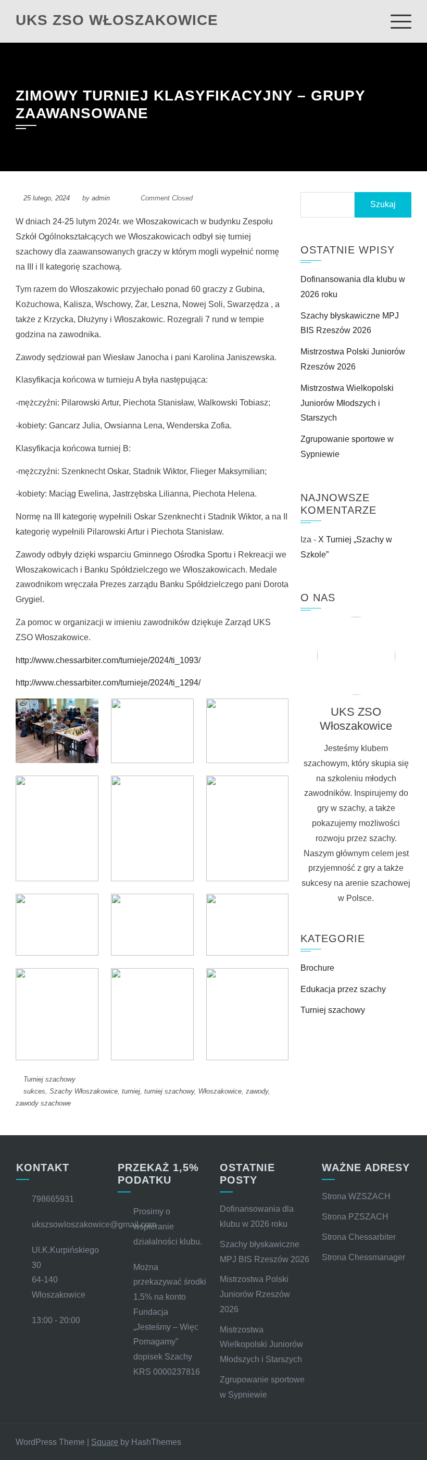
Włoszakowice (220, 1091)
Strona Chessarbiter (359, 1237)
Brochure (317, 967)
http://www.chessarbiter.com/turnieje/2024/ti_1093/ (108, 660)
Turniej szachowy (49, 1079)
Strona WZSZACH (356, 1196)
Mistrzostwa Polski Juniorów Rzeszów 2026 (255, 1294)
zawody (257, 1091)
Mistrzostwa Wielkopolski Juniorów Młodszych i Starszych (347, 403)
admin (101, 198)
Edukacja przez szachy (343, 989)
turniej (131, 1091)
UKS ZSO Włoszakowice (117, 20)
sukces (34, 1091)
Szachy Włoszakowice (83, 1091)
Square (104, 1442)
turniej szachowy (169, 1091)
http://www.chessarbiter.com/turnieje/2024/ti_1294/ (108, 682)
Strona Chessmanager (363, 1257)
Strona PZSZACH (355, 1216)
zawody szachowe (43, 1103)
